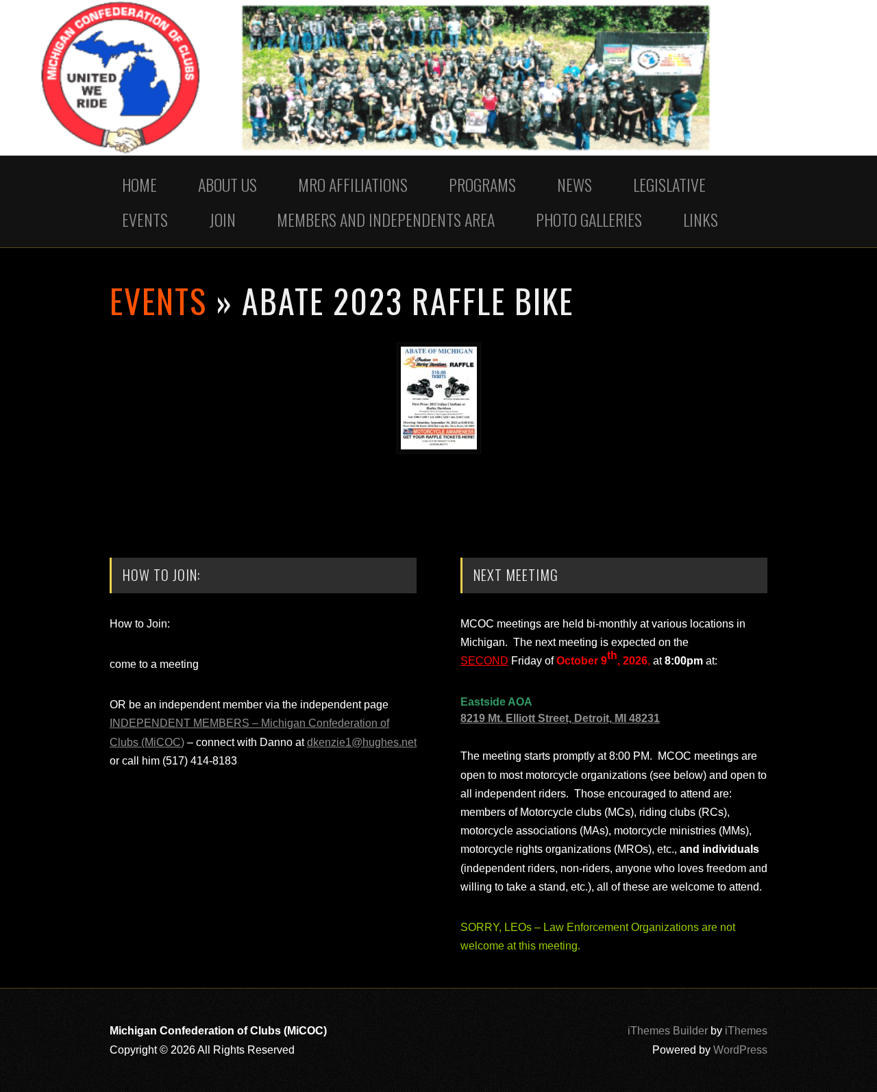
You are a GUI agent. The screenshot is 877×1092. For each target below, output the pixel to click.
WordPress (740, 1050)
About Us (227, 184)
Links (700, 219)
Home (139, 184)
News (574, 184)
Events (145, 219)
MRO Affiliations (353, 184)
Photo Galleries (589, 219)
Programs (482, 184)
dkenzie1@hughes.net (362, 742)
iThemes (746, 1031)
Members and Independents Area (386, 219)
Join (222, 219)
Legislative (669, 184)
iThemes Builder (668, 1031)
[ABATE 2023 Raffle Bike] (439, 450)
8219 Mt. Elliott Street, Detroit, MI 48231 (560, 718)
